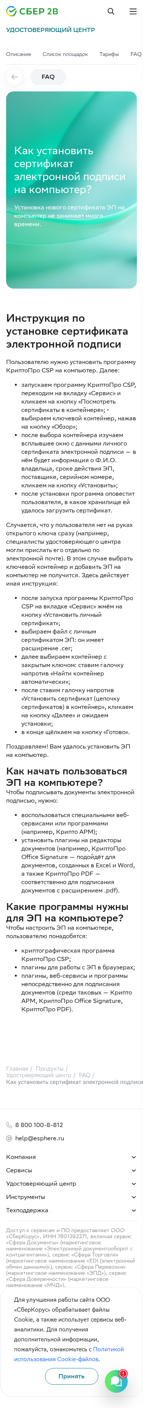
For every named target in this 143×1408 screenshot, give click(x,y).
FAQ (136, 54)
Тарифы (109, 54)
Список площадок (65, 54)
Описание (18, 54)
